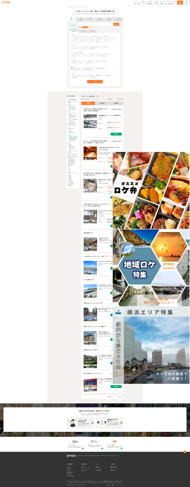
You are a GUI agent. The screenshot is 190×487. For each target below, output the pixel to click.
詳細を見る (116, 134)
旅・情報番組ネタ (150, 3)
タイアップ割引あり (71, 182)
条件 (68, 174)
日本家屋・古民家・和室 (73, 115)
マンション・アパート (73, 113)
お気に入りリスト (162, 1)
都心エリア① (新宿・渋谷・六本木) (73, 155)
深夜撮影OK (70, 185)
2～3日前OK (70, 175)
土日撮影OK (70, 178)
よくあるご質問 (150, 1)
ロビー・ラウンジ (72, 122)
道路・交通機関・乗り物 (73, 139)
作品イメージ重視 (70, 184)
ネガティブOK (70, 179)
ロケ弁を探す (69, 470)
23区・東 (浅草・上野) (71, 161)
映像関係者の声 (170, 3)
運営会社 (108, 485)
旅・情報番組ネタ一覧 (70, 472)
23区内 (69, 152)
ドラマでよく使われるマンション (72, 482)
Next (97, 119)
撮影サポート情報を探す (70, 475)
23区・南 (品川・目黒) (71, 158)
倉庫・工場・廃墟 (72, 146)
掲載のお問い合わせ (113, 467)
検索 (95, 81)
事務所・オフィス (72, 128)
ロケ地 (135, 3)
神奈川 (69, 165)
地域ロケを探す (69, 468)
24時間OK (69, 177)
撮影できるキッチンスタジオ (87, 482)
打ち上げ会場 (156, 3)
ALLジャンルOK (70, 181)
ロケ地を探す (69, 467)
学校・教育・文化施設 (95, 99)
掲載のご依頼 (136, 1)
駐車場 (71, 145)
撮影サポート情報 (164, 3)
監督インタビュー (84, 467)
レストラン (71, 105)
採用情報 (113, 485)
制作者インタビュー (84, 470)
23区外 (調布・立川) (71, 164)
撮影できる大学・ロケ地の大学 (79, 482)
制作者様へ (98, 467)
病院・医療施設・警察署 (73, 137)
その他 (69, 142)
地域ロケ (139, 3)
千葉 (68, 168)
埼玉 (68, 167)
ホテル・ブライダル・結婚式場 (72, 119)
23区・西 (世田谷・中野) (71, 160)
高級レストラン (72, 106)
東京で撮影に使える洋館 (105, 482)
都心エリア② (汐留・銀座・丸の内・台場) (73, 157)
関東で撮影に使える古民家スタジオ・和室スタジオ (96, 482)
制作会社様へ (143, 1)
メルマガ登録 (155, 1)
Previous (82, 119)
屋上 (70, 144)
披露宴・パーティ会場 (73, 123)
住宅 (68, 111)
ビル (70, 129)
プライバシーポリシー (119, 485)
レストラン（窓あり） (73, 108)
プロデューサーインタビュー (85, 468)
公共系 (76, 6)
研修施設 (71, 131)
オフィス (69, 127)
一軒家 (71, 114)
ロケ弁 (144, 3)
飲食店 (69, 103)
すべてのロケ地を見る (72, 99)
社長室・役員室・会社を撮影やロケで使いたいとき (114, 482)
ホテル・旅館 (72, 120)
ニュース (97, 464)
